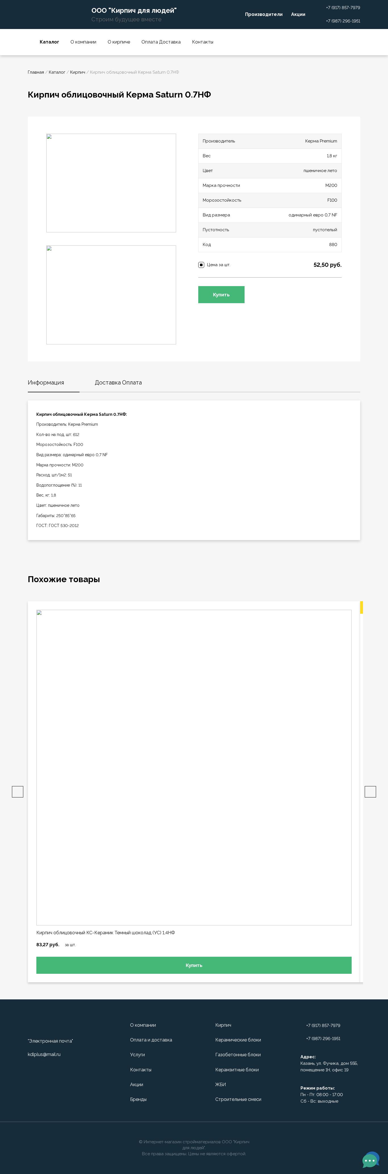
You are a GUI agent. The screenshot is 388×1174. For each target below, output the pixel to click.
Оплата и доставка (151, 1040)
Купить (221, 294)
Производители (264, 14)
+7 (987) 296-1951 (343, 21)
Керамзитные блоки (237, 1069)
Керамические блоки (238, 1040)
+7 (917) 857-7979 (343, 7)
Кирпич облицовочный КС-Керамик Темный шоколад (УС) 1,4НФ (105, 932)
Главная (36, 72)
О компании (83, 42)
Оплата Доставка (161, 42)
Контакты (202, 42)
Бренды (138, 1099)
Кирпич (77, 72)
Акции (298, 14)
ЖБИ (220, 1084)
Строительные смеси (238, 1099)
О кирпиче (119, 42)
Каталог (57, 72)
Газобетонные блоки (238, 1054)
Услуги (137, 1054)
